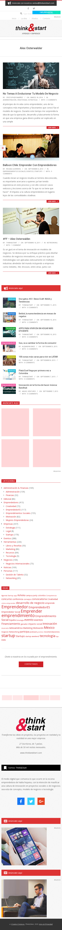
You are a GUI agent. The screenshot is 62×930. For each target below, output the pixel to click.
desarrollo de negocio (30, 603)
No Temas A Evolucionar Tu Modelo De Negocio (30, 93)
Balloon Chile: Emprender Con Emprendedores (30, 165)
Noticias (12, 299)
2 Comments (32, 322)
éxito (3, 640)
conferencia (17, 599)
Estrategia (32, 100)
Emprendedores (11, 502)
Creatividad (22, 100)
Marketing (10, 549)
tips (57, 636)
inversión (5, 628)
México (49, 627)
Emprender (31, 611)
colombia (42, 595)
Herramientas (10, 541)
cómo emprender (8, 603)
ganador (24, 624)
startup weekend (32, 636)
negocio (5, 631)
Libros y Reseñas (14, 545)
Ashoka (21, 595)
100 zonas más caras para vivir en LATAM (38, 357)
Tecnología (10, 328)
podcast (33, 631)
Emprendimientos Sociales (14, 171)
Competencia (51, 595)
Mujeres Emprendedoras (17, 520)
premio (40, 632)
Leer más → (53, 127)
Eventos (29, 171)
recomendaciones (52, 631)
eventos (38, 619)
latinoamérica (15, 627)
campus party (31, 595)
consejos (27, 599)
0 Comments (32, 307)
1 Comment (16, 245)
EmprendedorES (8, 343)
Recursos (11, 357)
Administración (9, 100)
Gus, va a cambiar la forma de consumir (38, 343)
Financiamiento (10, 623)
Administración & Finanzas (16, 488)
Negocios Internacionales (18, 563)
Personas (8, 570)
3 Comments (51, 100)
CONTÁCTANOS (31, 664)
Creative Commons (18, 924)
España (12, 620)
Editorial (7, 499)
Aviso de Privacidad (46, 924)
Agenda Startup (7, 595)
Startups (38, 171)
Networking (52, 243)
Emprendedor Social (10, 611)
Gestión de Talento (15, 574)
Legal (8, 531)
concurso (6, 599)
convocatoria (39, 599)
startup (8, 635)
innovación (50, 624)
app (15, 595)
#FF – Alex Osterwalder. (17, 238)
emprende (50, 603)
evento (29, 620)
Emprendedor (14, 606)
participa (24, 631)
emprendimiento (18, 615)
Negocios (8, 559)
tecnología (47, 636)
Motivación (11, 516)
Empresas (8, 523)
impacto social (35, 624)
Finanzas (10, 495)
